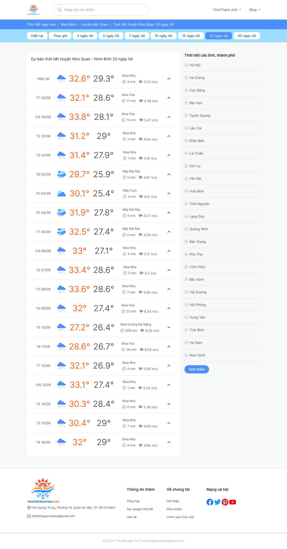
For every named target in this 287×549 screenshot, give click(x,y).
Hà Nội (195, 65)
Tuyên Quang (200, 115)
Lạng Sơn (197, 216)
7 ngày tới (137, 36)
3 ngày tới (85, 36)
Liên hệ (132, 517)
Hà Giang (197, 77)
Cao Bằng (197, 90)
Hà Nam (196, 342)
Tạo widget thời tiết (140, 509)
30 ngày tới (247, 36)
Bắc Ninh (197, 279)
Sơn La (195, 166)
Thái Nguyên (199, 204)
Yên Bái (195, 178)
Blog (253, 10)
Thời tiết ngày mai (41, 24)
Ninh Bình (68, 24)
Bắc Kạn (196, 103)
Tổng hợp (133, 501)
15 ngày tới (191, 36)
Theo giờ (60, 36)
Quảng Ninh (199, 229)
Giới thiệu (173, 501)
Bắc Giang (198, 241)
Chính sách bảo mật (180, 517)
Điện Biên (197, 141)
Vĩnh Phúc (197, 267)
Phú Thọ (196, 254)
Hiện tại (37, 36)
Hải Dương (198, 292)
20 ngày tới (218, 36)
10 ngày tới (163, 36)
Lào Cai (196, 128)
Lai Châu (196, 153)
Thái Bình (197, 330)
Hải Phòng (198, 305)
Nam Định (197, 355)
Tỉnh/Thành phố (225, 10)
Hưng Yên (197, 317)
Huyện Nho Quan (94, 24)
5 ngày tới (111, 36)
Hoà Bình (197, 191)
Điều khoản (174, 509)
